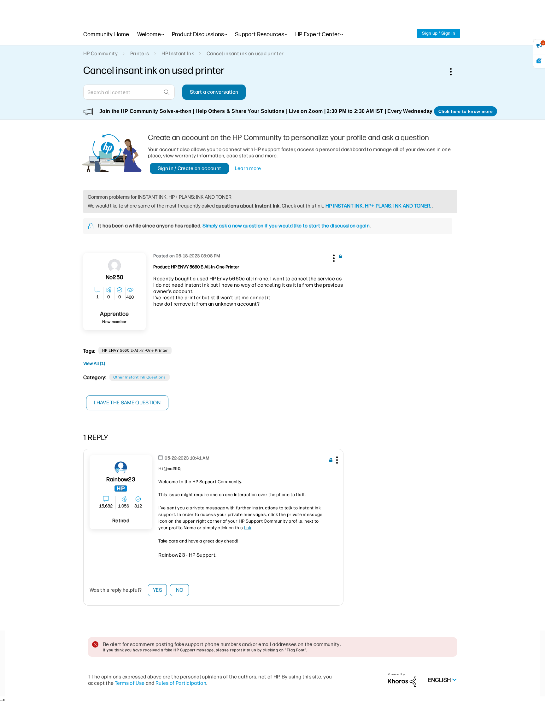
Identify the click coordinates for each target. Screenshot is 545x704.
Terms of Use (130, 683)
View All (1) (94, 363)
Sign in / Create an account (189, 168)
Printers (139, 53)
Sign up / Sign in (438, 33)
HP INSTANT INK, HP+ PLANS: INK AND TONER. (378, 206)
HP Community (100, 53)
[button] (333, 257)
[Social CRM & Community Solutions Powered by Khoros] (402, 679)
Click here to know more (465, 111)
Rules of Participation (180, 683)
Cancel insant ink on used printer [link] (245, 53)
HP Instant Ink (177, 53)
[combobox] (129, 92)
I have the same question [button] (127, 403)
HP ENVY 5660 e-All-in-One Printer (135, 350)
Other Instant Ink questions (139, 377)
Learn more (248, 168)
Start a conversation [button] (214, 92)
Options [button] (454, 71)
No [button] (180, 590)
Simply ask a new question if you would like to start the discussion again (286, 226)
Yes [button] (157, 590)
